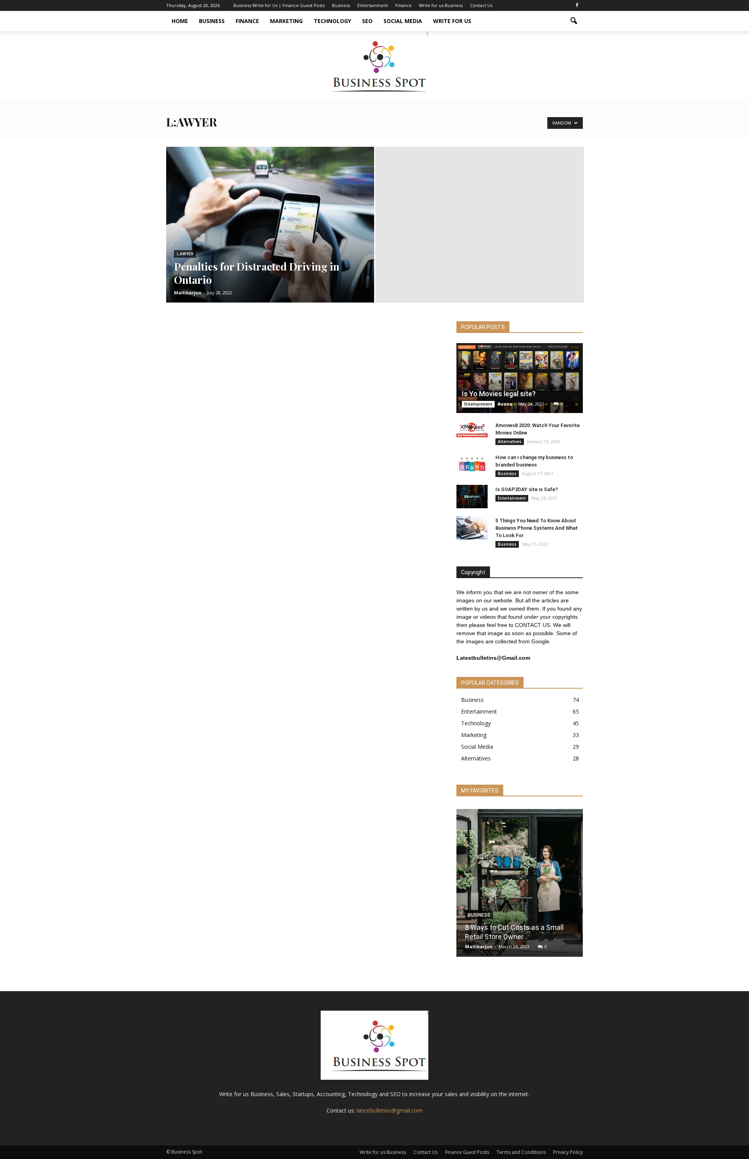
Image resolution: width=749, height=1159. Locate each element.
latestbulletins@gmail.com (389, 1110)
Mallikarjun (188, 293)
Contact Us (481, 5)
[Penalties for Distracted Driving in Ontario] (270, 237)
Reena (505, 404)
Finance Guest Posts (467, 1152)
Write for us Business (441, 5)
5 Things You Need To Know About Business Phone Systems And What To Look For (536, 528)
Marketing (286, 21)
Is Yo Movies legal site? (499, 394)
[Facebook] (577, 5)
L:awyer (185, 254)
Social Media (402, 21)
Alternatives (510, 441)
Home (180, 21)
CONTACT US (532, 625)
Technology (332, 21)
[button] (573, 21)
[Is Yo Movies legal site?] (519, 378)
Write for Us (452, 21)
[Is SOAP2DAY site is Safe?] (472, 496)
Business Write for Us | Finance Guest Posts (279, 5)
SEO (367, 21)
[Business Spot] (374, 65)
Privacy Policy (568, 1152)
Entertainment (372, 5)
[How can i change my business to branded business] (472, 464)
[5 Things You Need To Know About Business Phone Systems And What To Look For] (472, 527)
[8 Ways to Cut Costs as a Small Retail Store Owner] (519, 881)
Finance (403, 5)
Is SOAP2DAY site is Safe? (526, 489)
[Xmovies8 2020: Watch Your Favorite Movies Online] (472, 429)
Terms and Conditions (521, 1152)
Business (341, 5)
